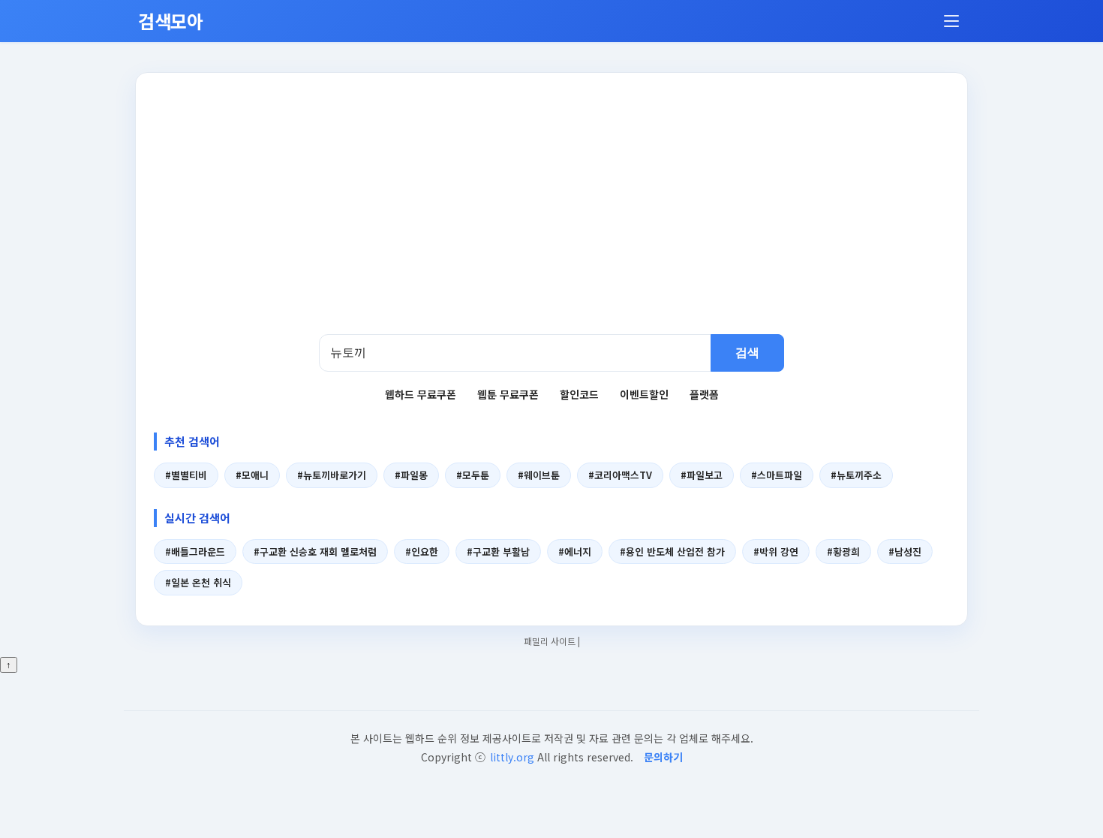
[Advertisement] (551, 221)
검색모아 (170, 21)
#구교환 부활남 (498, 551)
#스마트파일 (776, 475)
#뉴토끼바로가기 (331, 475)
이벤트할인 (644, 394)
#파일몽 (411, 475)
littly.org (512, 756)
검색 (747, 352)
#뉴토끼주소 (856, 475)
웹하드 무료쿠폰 (420, 394)
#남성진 (904, 551)
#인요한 (421, 551)
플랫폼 (704, 394)
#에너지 (574, 551)
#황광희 (843, 551)
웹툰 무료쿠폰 (508, 394)
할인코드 (579, 394)
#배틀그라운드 (195, 551)
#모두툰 (472, 475)
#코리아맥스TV (620, 475)
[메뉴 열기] (951, 21)
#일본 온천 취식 (198, 582)
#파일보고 (702, 475)
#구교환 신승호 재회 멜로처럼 (315, 551)
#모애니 (252, 475)
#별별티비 (186, 475)
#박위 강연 (775, 551)
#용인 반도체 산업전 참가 (672, 551)
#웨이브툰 (539, 475)
